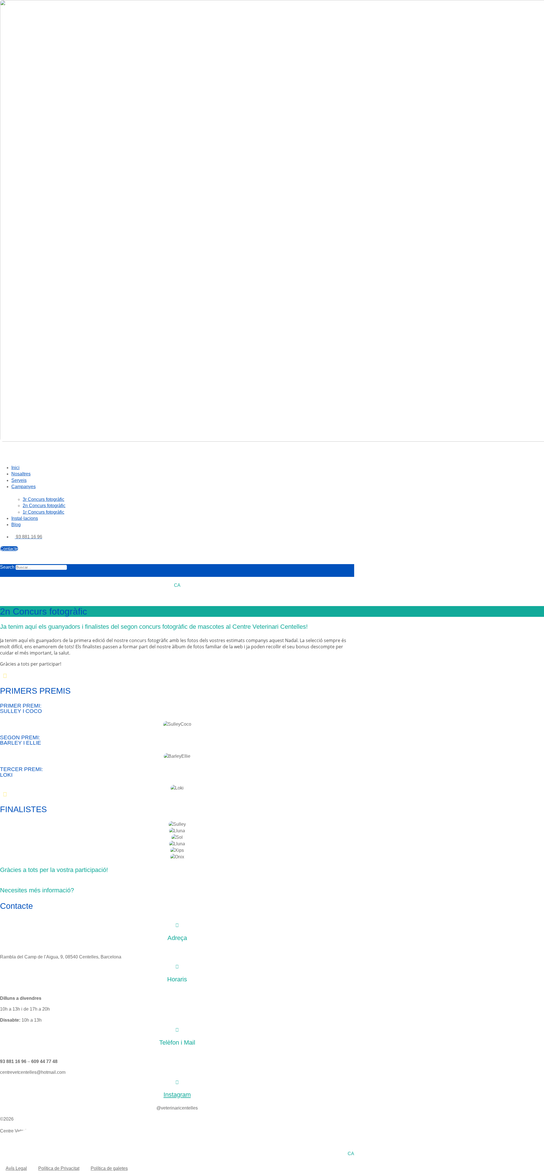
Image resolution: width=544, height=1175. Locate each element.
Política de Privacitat (58, 1168)
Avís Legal (16, 1168)
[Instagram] (177, 1082)
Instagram (177, 1094)
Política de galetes (109, 1168)
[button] (177, 453)
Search (7, 567)
